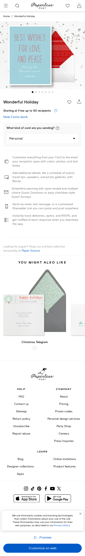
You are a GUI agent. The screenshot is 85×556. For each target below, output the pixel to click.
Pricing (63, 404)
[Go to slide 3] (39, 92)
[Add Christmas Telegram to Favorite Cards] (34, 348)
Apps (20, 474)
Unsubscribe (21, 426)
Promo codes (63, 411)
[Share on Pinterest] (39, 489)
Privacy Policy (62, 525)
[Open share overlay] (79, 101)
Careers (64, 433)
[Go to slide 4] (42, 92)
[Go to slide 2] (36, 92)
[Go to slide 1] (32, 92)
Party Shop (64, 426)
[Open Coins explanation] (56, 111)
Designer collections (20, 466)
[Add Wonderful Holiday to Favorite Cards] (69, 102)
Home (6, 16)
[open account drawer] (79, 5)
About (64, 396)
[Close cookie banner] (80, 513)
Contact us (21, 404)
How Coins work (15, 117)
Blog (20, 459)
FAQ (21, 396)
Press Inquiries (64, 441)
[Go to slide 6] (49, 92)
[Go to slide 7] (52, 92)
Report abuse (21, 433)
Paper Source (31, 250)
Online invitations (64, 459)
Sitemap (21, 411)
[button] (57, 128)
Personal (16, 138)
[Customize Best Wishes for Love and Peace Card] (42, 55)
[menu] (6, 5)
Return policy (21, 419)
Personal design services (63, 419)
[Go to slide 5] (46, 92)
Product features (64, 466)
